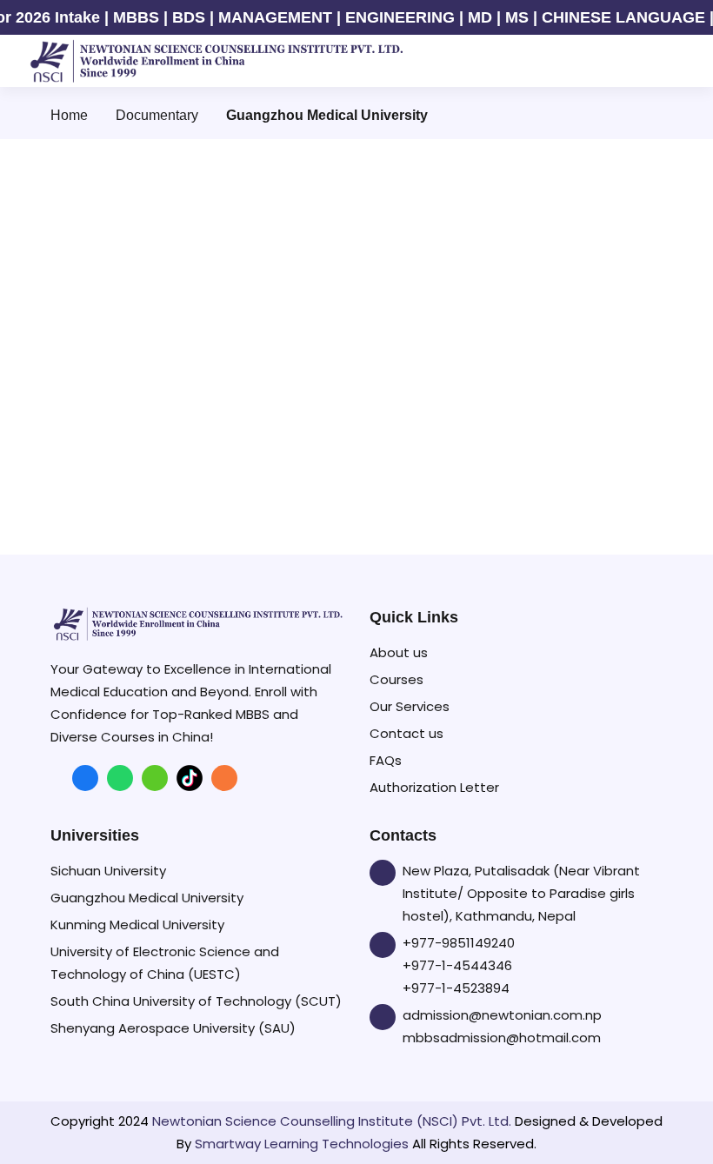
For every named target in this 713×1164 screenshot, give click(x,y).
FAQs (386, 760)
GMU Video (188, 511)
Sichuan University (108, 870)
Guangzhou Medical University (146, 897)
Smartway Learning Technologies (302, 1143)
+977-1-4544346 (457, 965)
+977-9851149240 (459, 943)
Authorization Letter (434, 787)
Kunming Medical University (137, 924)
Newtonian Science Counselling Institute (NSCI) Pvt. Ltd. (331, 1121)
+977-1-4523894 (456, 988)
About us (399, 652)
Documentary (157, 115)
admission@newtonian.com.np (502, 1015)
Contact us (406, 733)
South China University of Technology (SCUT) (196, 1001)
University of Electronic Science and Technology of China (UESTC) (164, 962)
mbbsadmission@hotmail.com (502, 1037)
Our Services (410, 706)
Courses (396, 679)
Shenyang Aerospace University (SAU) (173, 1028)
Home (69, 115)
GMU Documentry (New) (508, 276)
